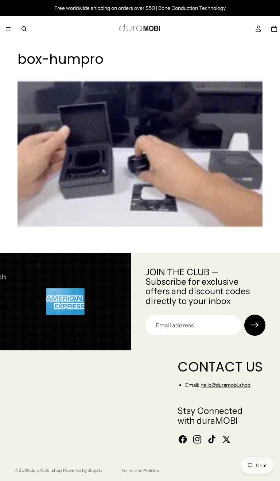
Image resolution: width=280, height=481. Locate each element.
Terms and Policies (140, 470)
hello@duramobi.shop (225, 385)
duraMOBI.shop (45, 470)
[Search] (24, 29)
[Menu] (8, 28)
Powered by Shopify (82, 470)
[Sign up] (254, 325)
